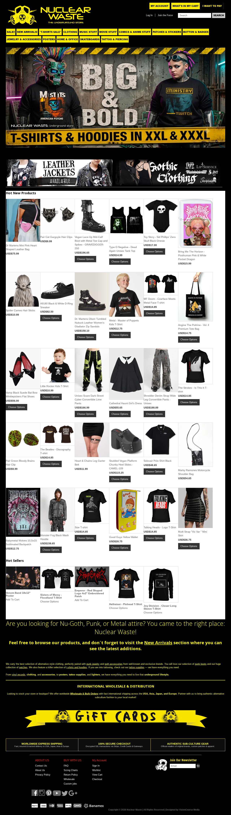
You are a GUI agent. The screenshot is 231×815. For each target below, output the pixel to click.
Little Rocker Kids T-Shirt (54, 386)
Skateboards (89, 39)
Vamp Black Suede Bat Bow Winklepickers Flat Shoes (21, 394)
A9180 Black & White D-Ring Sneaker (56, 305)
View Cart (97, 774)
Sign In (96, 765)
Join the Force (165, 15)
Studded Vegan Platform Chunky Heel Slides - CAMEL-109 (123, 464)
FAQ (66, 765)
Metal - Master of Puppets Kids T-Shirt (124, 322)
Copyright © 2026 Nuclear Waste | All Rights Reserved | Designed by (143, 810)
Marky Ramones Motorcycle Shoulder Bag (194, 472)
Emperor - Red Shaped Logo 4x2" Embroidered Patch (89, 593)
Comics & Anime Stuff (135, 32)
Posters (49, 39)
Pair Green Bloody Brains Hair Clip (20, 462)
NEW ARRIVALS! (27, 32)
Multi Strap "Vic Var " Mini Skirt (192, 533)
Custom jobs (70, 783)
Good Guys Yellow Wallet (123, 537)
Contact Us (41, 765)
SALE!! (11, 32)
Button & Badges (195, 32)
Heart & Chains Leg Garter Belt (90, 462)
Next (218, 96)
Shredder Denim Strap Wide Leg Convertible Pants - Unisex (160, 399)
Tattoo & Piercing (115, 39)
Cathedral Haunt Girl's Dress (125, 403)
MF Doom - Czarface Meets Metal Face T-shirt (159, 300)
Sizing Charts (71, 770)
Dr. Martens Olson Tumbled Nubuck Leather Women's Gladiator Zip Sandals (90, 322)
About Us (40, 770)
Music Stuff (88, 32)
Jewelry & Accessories (24, 39)
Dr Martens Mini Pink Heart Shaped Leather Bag (21, 247)
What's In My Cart (186, 6)
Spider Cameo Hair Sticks (20, 310)
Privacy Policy (42, 774)
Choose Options (85, 259)
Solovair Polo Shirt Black (157, 460)
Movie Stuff (108, 32)
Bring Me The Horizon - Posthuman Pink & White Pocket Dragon (192, 255)
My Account (159, 6)
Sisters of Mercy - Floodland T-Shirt (51, 596)
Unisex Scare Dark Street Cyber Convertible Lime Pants (89, 399)
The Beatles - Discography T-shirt (55, 451)
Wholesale (69, 779)
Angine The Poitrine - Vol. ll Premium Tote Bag (193, 327)
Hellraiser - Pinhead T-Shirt (125, 604)
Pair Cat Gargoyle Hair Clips (56, 237)
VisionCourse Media (189, 810)
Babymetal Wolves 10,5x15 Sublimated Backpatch (21, 542)
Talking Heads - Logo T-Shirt (160, 527)
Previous (13, 96)
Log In (149, 15)
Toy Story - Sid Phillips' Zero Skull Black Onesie (160, 239)
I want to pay (212, 6)
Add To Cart (12, 599)
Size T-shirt (81, 527)
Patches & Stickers (167, 32)
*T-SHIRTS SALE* (50, 32)
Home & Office (67, 39)
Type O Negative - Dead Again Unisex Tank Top (123, 249)
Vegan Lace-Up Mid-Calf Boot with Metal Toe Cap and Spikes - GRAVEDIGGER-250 (91, 243)
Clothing (70, 32)
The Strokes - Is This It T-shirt (192, 389)
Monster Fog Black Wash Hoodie (54, 537)
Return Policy (71, 774)
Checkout (97, 779)
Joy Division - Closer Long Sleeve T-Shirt (160, 607)
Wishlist (96, 770)
